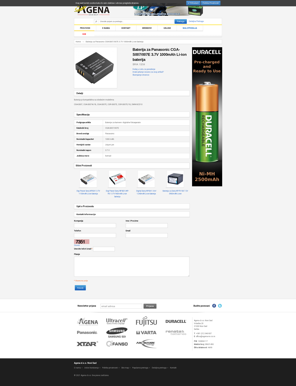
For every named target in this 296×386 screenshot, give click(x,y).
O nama (77, 368)
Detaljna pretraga (159, 368)
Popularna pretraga (140, 368)
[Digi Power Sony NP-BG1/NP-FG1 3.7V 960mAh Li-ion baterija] (117, 179)
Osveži (77, 245)
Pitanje (77, 254)
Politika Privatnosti (211, 3)
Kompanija (78, 221)
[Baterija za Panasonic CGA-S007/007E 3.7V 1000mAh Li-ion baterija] (94, 49)
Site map (125, 368)
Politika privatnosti (110, 368)
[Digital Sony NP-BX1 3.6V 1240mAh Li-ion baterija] (146, 179)
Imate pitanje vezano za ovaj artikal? (148, 72)
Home (78, 42)
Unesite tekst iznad (82, 249)
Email (128, 231)
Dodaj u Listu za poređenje (144, 69)
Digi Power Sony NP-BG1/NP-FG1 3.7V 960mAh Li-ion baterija (117, 194)
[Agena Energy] (92, 8)
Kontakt (173, 368)
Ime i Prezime (132, 221)
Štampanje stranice (141, 75)
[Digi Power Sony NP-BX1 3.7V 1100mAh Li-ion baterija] (88, 179)
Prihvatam (194, 3)
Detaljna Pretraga (196, 21)
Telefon (77, 231)
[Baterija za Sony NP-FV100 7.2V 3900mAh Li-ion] (175, 179)
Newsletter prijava (87, 306)
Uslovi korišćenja (91, 368)
